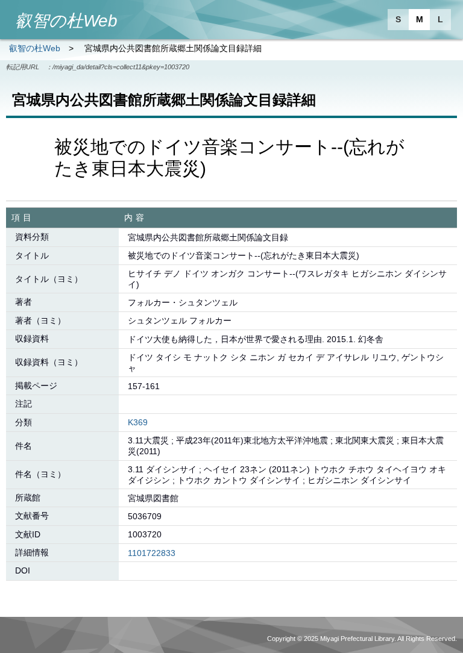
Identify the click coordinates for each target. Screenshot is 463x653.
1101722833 (151, 553)
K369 (138, 422)
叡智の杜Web (34, 48)
